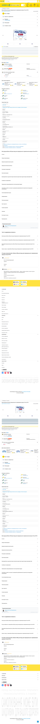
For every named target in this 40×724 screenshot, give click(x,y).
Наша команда (4, 307)
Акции (3, 317)
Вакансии (3, 299)
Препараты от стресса (5, 8)
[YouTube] (5, 373)
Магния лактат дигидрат (16, 107)
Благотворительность (5, 313)
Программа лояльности (5, 321)
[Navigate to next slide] (37, 35)
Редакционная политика (5, 352)
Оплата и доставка (4, 340)
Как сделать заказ (4, 332)
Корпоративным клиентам (5, 330)
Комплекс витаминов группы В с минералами (13, 147)
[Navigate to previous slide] (3, 35)
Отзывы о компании (5, 309)
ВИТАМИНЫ (5, 145)
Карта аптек (3, 295)
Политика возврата (4, 348)
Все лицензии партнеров (5, 293)
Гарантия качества (4, 350)
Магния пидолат (24, 107)
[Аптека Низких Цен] (6, 5)
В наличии (8, 436)
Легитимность (4, 359)
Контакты (3, 297)
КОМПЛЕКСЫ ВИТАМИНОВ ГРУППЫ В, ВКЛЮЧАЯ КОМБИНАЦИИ (13, 146)
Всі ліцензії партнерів (26, 391)
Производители (4, 342)
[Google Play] (23, 282)
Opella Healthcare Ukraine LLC (6, 11)
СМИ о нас (3, 311)
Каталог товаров (16, 5)
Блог (2, 319)
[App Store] (16, 282)
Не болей (3, 367)
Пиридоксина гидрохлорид (7, 107)
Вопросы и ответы (4, 338)
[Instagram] (8, 373)
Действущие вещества (5, 346)
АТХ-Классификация (5, 336)
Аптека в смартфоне (5, 328)
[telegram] (23, 284)
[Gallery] (20, 35)
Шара (2, 365)
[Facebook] (3, 373)
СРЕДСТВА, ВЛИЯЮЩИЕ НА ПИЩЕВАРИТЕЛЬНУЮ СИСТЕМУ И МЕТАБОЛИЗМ (15, 144)
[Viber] (16, 284)
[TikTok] (11, 373)
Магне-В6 (4, 104)
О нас (2, 291)
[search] (24, 5)
